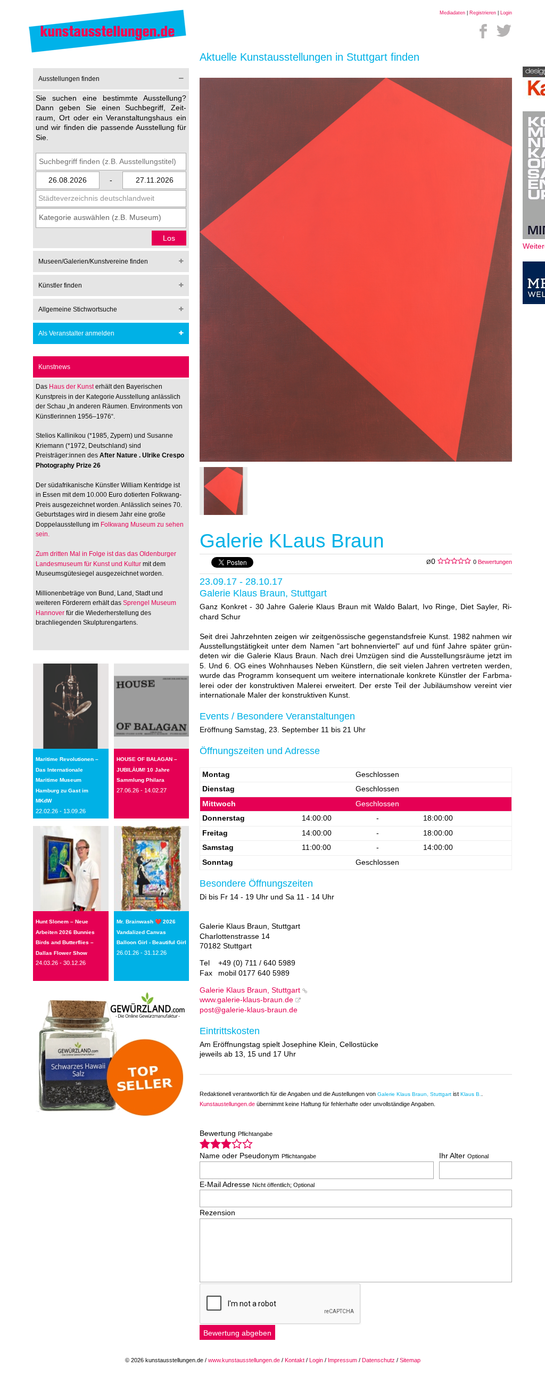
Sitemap (410, 1360)
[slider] (226, 1144)
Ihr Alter (464, 1156)
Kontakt (294, 1360)
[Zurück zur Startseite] (107, 52)
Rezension (217, 1213)
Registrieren (482, 12)
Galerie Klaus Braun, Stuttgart (250, 990)
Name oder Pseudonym (258, 1156)
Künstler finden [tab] (60, 285)
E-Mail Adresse (257, 1185)
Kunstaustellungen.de (227, 1104)
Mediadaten (452, 12)
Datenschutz (378, 1360)
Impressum (342, 1360)
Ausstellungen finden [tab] (69, 79)
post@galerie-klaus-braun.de (249, 1010)
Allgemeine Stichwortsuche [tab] (77, 309)
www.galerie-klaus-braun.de (246, 1000)
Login (506, 12)
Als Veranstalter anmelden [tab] (76, 333)
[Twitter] (504, 31)
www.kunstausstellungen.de (244, 1360)
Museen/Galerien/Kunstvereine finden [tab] (93, 261)
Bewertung (236, 1133)
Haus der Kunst (72, 386)
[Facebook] (483, 31)
